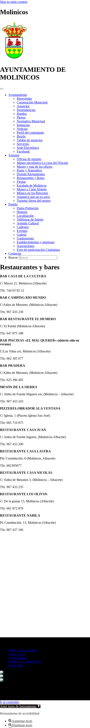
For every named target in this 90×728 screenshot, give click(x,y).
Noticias (22, 129)
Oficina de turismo (29, 159)
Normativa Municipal (31, 121)
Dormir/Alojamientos (31, 174)
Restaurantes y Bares (30, 178)
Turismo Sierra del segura (33, 200)
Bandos (22, 113)
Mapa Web (15, 665)
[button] (20, 706)
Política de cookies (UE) (24, 661)
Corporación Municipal (32, 102)
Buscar (13, 257)
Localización (25, 215)
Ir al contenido (9, 702)
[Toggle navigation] (1, 88)
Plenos (21, 117)
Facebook (23, 151)
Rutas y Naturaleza (29, 170)
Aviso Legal (16, 654)
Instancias (23, 125)
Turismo (13, 155)
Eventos (22, 231)
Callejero (23, 227)
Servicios (23, 144)
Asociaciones (25, 246)
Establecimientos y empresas (35, 242)
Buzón (21, 136)
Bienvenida (24, 98)
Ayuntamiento (17, 95)
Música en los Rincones (32, 193)
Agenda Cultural (28, 223)
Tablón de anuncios (29, 140)
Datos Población (28, 208)
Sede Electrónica (28, 147)
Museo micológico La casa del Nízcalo (42, 163)
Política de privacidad (22, 650)
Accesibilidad (17, 658)
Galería (21, 234)
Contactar (14, 253)
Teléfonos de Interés (30, 219)
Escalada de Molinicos (31, 185)
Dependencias (26, 110)
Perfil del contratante (30, 132)
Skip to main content (13, 2)
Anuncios (23, 106)
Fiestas (21, 181)
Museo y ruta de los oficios (34, 166)
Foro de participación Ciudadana (38, 249)
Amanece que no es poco (33, 197)
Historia (22, 212)
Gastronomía (25, 238)
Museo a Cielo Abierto (32, 189)
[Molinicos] (14, 59)
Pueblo (13, 204)
